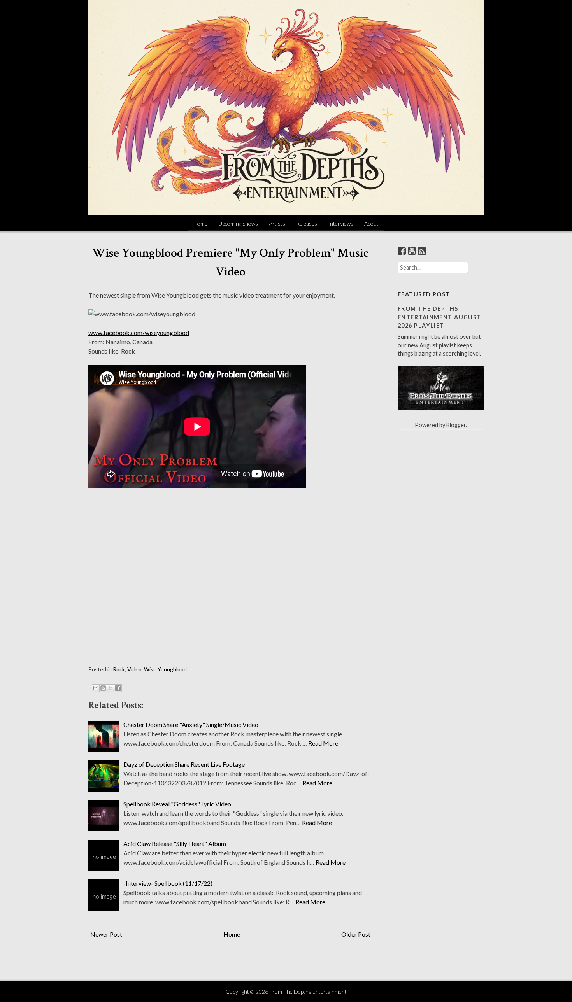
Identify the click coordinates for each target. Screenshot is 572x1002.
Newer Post (106, 934)
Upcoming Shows (238, 223)
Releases (306, 223)
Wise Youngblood (165, 669)
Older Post (355, 934)
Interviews (340, 223)
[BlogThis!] (103, 688)
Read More (323, 743)
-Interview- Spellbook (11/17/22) (167, 883)
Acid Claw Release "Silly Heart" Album (174, 843)
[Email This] (96, 688)
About (371, 223)
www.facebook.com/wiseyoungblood (138, 332)
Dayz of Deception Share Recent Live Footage (184, 764)
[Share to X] (110, 688)
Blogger (456, 425)
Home (200, 223)
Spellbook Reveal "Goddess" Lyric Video (177, 804)
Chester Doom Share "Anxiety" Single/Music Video (190, 724)
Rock (119, 669)
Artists (277, 223)
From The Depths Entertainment (308, 991)
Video (134, 669)
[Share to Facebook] (118, 688)
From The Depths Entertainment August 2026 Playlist (439, 317)
